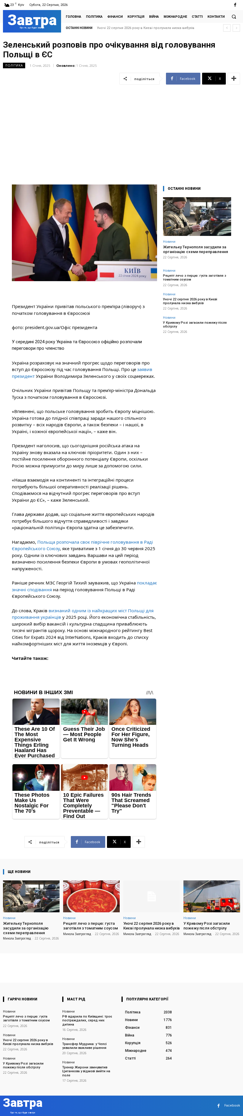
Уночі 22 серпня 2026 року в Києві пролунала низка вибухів (190, 301)
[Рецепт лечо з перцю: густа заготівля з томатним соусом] (91, 896)
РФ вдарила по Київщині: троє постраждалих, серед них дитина (87, 1020)
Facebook (232, 1105)
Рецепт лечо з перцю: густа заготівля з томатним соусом (90, 925)
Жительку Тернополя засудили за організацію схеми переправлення (195, 249)
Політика (14, 65)
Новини (169, 241)
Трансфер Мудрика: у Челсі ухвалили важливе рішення (84, 1046)
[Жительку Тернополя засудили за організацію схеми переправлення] (197, 216)
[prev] (227, 28)
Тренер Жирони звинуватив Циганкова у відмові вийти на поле (86, 1071)
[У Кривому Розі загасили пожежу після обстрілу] (211, 896)
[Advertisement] (121, 131)
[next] (236, 28)
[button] (234, 16)
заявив (144, 369)
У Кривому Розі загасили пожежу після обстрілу (138, 28)
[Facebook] (235, 5)
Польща (46, 542)
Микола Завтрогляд (17, 938)
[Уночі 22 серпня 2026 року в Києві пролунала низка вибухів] (151, 896)
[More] (234, 79)
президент (23, 376)
